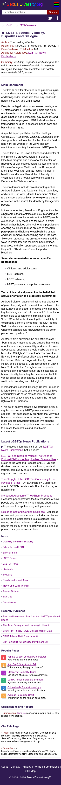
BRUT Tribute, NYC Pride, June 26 (20, 636)
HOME (8, 25)
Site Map (7, 596)
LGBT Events (9, 558)
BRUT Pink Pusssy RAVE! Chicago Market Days (27, 630)
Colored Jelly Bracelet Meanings (24, 687)
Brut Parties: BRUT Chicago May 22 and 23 (25, 641)
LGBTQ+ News (10, 563)
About (4, 766)
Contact (15, 766)
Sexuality (7, 574)
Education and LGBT (13, 547)
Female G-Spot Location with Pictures (26, 656)
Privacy (26, 766)
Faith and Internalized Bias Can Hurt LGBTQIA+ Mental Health (30, 618)
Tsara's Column (11, 591)
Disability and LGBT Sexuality (18, 541)
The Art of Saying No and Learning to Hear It (26, 625)
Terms (37, 766)
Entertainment (10, 552)
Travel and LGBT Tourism (16, 585)
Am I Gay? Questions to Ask (21, 664)
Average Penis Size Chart (20, 694)
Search (53, 12)
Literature (8, 569)
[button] (50, 18)
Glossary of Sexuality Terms (21, 671)
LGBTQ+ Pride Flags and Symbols (25, 679)
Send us (21, 713)
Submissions (9, 602)
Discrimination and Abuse (16, 580)
